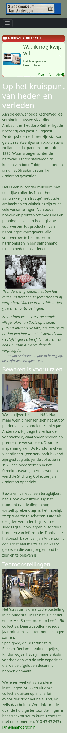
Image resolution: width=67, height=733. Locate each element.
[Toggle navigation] (7, 23)
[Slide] (20, 76)
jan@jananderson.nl (19, 727)
